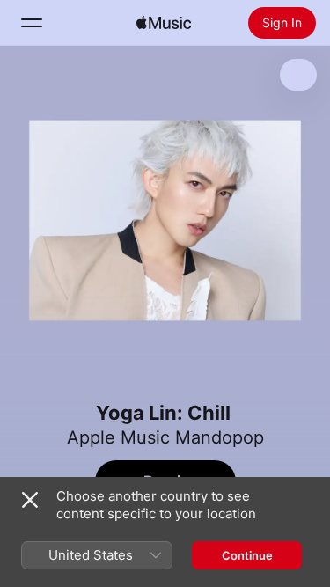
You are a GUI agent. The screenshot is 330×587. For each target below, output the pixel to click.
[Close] (30, 500)
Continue (247, 555)
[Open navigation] (31, 23)
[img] (163, 23)
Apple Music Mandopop (165, 437)
